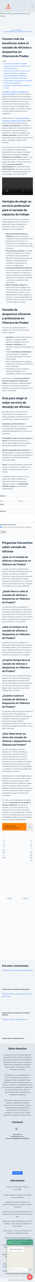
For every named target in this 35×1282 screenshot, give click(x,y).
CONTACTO (17, 1173)
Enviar (3, 532)
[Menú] (32, 6)
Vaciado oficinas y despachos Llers (13, 1038)
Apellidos (20, 501)
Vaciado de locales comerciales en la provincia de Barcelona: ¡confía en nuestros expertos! (17, 1204)
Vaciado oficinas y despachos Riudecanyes (15, 989)
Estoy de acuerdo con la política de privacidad (16, 527)
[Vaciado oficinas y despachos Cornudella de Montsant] (17, 1001)
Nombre (3, 496)
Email (2, 504)
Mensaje (3, 511)
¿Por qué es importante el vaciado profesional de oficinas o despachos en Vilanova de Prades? (17, 66)
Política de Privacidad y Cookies (17, 1187)
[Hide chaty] (30, 1277)
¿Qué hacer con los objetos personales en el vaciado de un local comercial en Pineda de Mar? (17, 1214)
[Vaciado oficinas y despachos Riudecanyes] (17, 978)
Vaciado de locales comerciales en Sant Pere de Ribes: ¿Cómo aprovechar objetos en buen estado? (17, 1223)
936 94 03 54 (17, 1134)
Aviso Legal (17, 1189)
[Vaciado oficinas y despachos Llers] (17, 1027)
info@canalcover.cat (17, 1136)
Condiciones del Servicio (8, 524)
